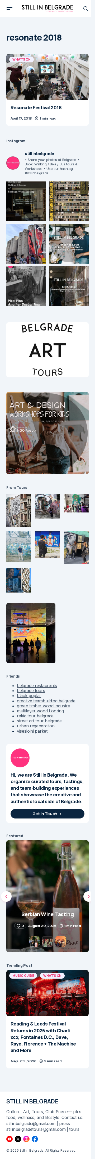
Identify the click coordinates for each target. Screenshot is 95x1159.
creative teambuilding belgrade (46, 700)
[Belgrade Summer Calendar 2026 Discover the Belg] (69, 201)
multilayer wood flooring (40, 710)
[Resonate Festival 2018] (47, 77)
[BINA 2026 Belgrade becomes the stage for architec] (69, 286)
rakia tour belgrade (35, 715)
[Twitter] (18, 1139)
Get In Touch (44, 813)
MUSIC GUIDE (23, 975)
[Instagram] (26, 1139)
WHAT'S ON (21, 59)
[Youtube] (9, 1139)
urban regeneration (35, 725)
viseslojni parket (32, 731)
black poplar (29, 695)
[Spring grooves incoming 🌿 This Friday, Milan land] (69, 244)
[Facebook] (35, 1139)
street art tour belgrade (39, 720)
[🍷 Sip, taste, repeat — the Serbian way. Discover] (26, 201)
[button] (9, 8)
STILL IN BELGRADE (32, 1101)
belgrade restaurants (37, 685)
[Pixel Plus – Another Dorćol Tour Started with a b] (26, 286)
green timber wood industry (43, 705)
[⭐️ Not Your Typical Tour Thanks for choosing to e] (26, 244)
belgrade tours (31, 690)
